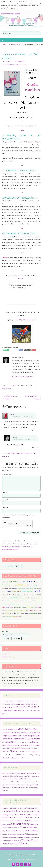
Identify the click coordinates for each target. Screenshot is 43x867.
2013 (24, 707)
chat (29, 585)
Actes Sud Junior (12, 729)
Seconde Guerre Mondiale (12, 610)
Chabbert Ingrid (35, 814)
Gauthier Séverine (6, 824)
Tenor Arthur (36, 837)
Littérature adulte (23, 1)
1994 (33, 701)
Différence (14, 588)
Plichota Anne (29, 834)
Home (4, 44)
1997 (3, 704)
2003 (20, 704)
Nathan (14, 751)
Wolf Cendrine (14, 844)
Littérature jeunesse (9, 5)
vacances (22, 613)
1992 (27, 701)
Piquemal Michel (20, 834)
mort (35, 601)
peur (40, 604)
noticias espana (18, 776)
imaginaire (21, 597)
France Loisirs (13, 385)
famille (37, 591)
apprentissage (11, 585)
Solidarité (31, 610)
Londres (13, 601)
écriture (31, 588)
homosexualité (7, 597)
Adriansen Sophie (15, 808)
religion (32, 607)
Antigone (13, 414)
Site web (5, 507)
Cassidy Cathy (8, 814)
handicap (30, 594)
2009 (4, 708)
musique (4, 604)
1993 (30, 701)
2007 (32, 704)
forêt (23, 594)
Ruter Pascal (17, 837)
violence (39, 613)
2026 (7, 713)
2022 (31, 711)
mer (28, 601)
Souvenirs (7, 613)
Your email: (5, 631)
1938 (8, 701)
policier (7, 607)
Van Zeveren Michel (16, 840)
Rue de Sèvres (10, 755)
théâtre (15, 613)
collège (35, 585)
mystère (8, 604)
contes (3, 588)
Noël (23, 604)
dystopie (20, 588)
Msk (8, 751)
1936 (6, 701)
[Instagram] (25, 864)
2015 (36, 707)
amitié (25, 581)
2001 (15, 704)
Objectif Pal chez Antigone (28, 320)
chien (32, 585)
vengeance (26, 613)
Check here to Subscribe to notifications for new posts (21, 541)
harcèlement (34, 594)
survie (11, 613)
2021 (28, 711)
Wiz (23, 758)
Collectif (22, 817)
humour (14, 598)
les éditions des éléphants (18, 748)
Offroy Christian (12, 834)
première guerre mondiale (20, 607)
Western (14, 616)
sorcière (39, 610)
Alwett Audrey (26, 808)
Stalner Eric (30, 837)
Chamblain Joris (7, 817)
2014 (30, 707)
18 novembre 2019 (19, 61)
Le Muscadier (6, 748)
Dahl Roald (36, 817)
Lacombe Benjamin (14, 827)
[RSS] (21, 864)
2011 (13, 707)
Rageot (33, 751)
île (17, 597)
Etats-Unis (30, 591)
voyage (4, 616)
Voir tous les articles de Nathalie (23, 376)
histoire (39, 594)
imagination (25, 597)
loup (16, 601)
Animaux (5, 585)
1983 (23, 701)
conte (39, 585)
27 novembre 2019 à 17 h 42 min (22, 416)
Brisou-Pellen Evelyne (27, 811)
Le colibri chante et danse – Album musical (11, 397)
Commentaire (7, 474)
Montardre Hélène (20, 831)
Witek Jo (5, 844)
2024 (38, 711)
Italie (37, 597)
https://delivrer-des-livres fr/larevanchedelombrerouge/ (19, 773)
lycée (19, 601)
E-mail (5, 500)
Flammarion (18, 739)
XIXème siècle (19, 616)
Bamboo (12, 732)
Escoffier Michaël (25, 820)
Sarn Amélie (23, 837)
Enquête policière (16, 591)
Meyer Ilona (5, 831)
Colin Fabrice (16, 817)
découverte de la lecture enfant (12, 787)
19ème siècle (5, 581)
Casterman (35, 732)
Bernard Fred (15, 811)
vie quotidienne (33, 613)
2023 (35, 711)
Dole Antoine (16, 820)
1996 (37, 701)
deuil (10, 588)
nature (12, 604)
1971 (15, 701)
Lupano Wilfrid (26, 827)
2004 (23, 704)
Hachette (35, 742)
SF (28, 610)
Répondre (35, 430)
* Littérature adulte (14, 44)
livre (9, 601)
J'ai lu (3, 745)
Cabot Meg (36, 811)
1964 (11, 701)
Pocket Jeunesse (27, 751)
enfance (36, 588)
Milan (4, 751)
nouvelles (27, 604)
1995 (35, 701)
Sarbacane (18, 755)
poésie (3, 607)
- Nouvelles (23, 64)
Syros (33, 755)
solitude (35, 610)
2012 (18, 707)
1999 (9, 704)
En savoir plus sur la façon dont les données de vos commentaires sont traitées (19, 546)
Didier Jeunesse (23, 736)
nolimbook (29, 782)
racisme (29, 607)
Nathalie (7, 61)
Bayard (17, 732)
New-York (20, 604)
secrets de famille (23, 610)
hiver (3, 597)
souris (3, 613)
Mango (27, 748)
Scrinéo (25, 755)
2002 (17, 704)
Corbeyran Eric (29, 817)
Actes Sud (4, 729)
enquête (9, 591)
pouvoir (11, 607)
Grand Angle (21, 742)
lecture (3, 601)
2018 (14, 710)
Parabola (25, 859)
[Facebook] (13, 864)
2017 (10, 711)
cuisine (6, 588)
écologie (27, 588)
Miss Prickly (12, 830)
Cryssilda (21, 279)
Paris (33, 604)
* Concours (13, 8)
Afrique (19, 581)
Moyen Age (38, 601)
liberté (6, 601)
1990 (25, 701)
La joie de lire (28, 745)
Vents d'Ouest (18, 758)
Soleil (29, 755)
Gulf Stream (28, 742)
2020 (24, 711)
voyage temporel (9, 616)
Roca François (10, 837)
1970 (13, 701)
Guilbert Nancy (20, 823)
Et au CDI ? (36, 5)
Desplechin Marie (7, 820)
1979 (18, 701)
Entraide (24, 591)
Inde (35, 597)
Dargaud (5, 736)
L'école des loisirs (19, 745)
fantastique (5, 594)
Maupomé (34, 827)
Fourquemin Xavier (34, 820)
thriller (18, 613)
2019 (20, 710)
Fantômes (15, 594)
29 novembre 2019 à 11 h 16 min (24, 439)
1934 (3, 701)
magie (21, 601)
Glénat (14, 742)
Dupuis (31, 736)
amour (32, 581)
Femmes (20, 594)
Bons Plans (5, 654)
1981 (20, 701)
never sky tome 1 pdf (31, 785)
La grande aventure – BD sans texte (33, 397)
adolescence (13, 582)
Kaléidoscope (9, 745)
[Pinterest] (29, 864)
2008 (35, 704)
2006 (29, 704)
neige (16, 604)
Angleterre (38, 581)
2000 (12, 704)
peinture (36, 604)
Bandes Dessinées (7, 1)
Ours (30, 604)
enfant (39, 588)
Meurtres (31, 601)
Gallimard (26, 739)
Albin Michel (23, 729)
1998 (6, 704)
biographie (26, 585)
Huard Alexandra (34, 824)
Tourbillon (11, 758)
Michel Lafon (33, 748)
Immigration (30, 597)
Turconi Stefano (6, 840)
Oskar (21, 752)
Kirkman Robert (6, 827)
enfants (3, 591)
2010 (8, 707)
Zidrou (23, 843)
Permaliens (6, 388)
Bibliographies (25, 5)
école (23, 588)
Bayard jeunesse (25, 732)
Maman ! (4, 8)
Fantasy (11, 594)
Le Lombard (36, 745)
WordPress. (33, 859)
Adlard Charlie (5, 808)
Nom (5, 492)
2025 (3, 714)
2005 (26, 704)
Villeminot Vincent (29, 840)
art (15, 585)
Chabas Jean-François (22, 814)
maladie (25, 601)
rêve (36, 607)
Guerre (26, 594)
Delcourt (13, 735)
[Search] (38, 34)
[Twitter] (17, 864)
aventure (19, 585)
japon (39, 598)
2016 (4, 710)
